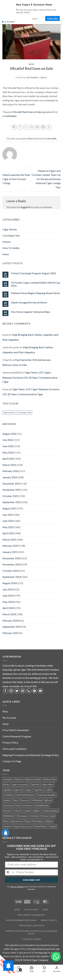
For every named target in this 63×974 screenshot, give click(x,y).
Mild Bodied (8, 816)
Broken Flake (50, 779)
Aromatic (7, 779)
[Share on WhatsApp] (14, 127)
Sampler (7, 826)
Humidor (7, 810)
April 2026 (8, 458)
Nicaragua (22, 816)
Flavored (25, 800)
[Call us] (28, 690)
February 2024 (10, 620)
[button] (56, 956)
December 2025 (11, 483)
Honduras (27, 805)
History (6, 241)
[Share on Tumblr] (49, 127)
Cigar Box (35, 784)
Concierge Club (11, 235)
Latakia (27, 810)
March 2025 (9, 539)
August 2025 (9, 508)
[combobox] (10, 872)
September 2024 (11, 576)
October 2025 (10, 495)
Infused (17, 810)
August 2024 (9, 583)
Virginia (52, 826)
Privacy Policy (10, 742)
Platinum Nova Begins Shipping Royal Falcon (35, 293)
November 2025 (11, 489)
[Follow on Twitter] (17, 690)
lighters (37, 810)
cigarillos (7, 789)
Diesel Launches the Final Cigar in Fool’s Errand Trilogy (16, 179)
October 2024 (10, 570)
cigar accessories (20, 784)
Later (34, 18)
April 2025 (8, 533)
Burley (6, 784)
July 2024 (7, 589)
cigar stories (8, 412)
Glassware (8, 805)
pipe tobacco (16, 821)
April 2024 (8, 607)
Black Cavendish (33, 779)
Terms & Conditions (17, 887)
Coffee (49, 789)
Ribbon (49, 821)
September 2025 (11, 502)
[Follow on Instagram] (11, 690)
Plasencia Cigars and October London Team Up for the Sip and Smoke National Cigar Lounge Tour (46, 179)
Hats (18, 805)
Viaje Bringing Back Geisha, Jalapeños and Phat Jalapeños (30, 337)
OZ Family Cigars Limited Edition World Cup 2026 (35, 284)
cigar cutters (47, 784)
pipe (53, 816)
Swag (16, 826)
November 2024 (11, 564)
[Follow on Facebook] (5, 690)
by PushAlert (10, 21)
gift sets (48, 800)
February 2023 (10, 632)
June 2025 (8, 520)
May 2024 (8, 601)
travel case (26, 826)
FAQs (5, 723)
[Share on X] (25, 127)
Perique (44, 816)
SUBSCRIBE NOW (31, 879)
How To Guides (11, 247)
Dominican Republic (46, 795)
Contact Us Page (11, 761)
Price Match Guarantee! (15, 730)
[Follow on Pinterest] (34, 690)
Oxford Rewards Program (16, 736)
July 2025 (7, 514)
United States (40, 826)
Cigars (29, 789)
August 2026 (9, 433)
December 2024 (11, 558)
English (6, 800)
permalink (52, 138)
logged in (26, 207)
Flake (15, 800)
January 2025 (9, 551)
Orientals (34, 816)
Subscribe (52, 18)
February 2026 (10, 470)
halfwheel (11, 115)
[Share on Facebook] (19, 127)
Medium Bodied (50, 810)
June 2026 (8, 446)
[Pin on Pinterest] (37, 127)
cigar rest (18, 789)
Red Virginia (37, 821)
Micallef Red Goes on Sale (27, 111)
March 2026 (9, 464)
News (31, 64)
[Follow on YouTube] (40, 690)
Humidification (41, 805)
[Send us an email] (23, 690)
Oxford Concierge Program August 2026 (33, 273)
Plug (27, 821)
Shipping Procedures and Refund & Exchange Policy (30, 755)
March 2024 (9, 614)
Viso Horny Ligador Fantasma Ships (30, 311)
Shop (5, 711)
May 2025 (8, 527)
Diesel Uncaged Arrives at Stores (29, 302)
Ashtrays (19, 779)
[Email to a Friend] (31, 127)
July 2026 (7, 439)
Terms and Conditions (14, 748)
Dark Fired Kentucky (25, 795)
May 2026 (8, 452)
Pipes (5, 821)
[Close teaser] (20, 969)
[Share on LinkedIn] (43, 127)
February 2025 (10, 545)
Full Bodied (37, 800)
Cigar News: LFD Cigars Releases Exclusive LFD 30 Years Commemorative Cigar (29, 377)
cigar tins (39, 789)
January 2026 (9, 477)
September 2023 (11, 626)
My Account (9, 717)
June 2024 (8, 595)
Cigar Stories (9, 229)
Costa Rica (8, 795)
